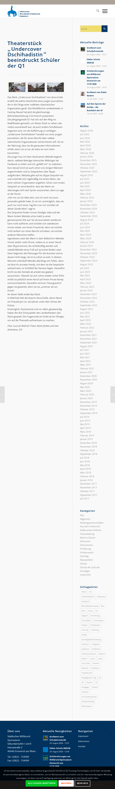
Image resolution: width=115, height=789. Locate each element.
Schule (83, 563)
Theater (95, 687)
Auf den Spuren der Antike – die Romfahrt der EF (96, 107)
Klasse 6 (102, 654)
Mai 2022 (85, 316)
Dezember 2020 (88, 375)
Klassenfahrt (86, 559)
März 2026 (85, 149)
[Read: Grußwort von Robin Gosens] (83, 93)
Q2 (82, 682)
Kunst (92, 658)
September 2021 (88, 342)
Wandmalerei (86, 706)
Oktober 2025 (87, 167)
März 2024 (85, 238)
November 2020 (88, 379)
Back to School (87, 537)
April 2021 (85, 361)
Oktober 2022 (87, 301)
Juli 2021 (84, 349)
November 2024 (88, 208)
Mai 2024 (85, 230)
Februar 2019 (87, 435)
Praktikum (95, 668)
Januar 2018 (86, 480)
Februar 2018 (87, 476)
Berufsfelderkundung (89, 606)
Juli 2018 (84, 457)
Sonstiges (85, 570)
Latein (100, 658)
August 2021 (86, 346)
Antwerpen (101, 596)
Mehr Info (82, 783)
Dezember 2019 (88, 401)
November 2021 (88, 338)
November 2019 (88, 405)
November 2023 (88, 253)
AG (90, 592)
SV (96, 682)
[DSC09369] (17, 87)
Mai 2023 (85, 275)
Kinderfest (96, 649)
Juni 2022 (85, 312)
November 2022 (88, 297)
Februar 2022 (87, 327)
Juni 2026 (85, 138)
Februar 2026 (87, 152)
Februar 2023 (87, 286)
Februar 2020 (87, 394)
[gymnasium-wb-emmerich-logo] (23, 11)
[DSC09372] (36, 87)
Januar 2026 (86, 156)
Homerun (85, 644)
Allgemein (85, 518)
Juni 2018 (85, 461)
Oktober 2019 (87, 409)
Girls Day (84, 630)
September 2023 (88, 260)
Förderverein (86, 552)
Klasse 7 (84, 658)
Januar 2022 (86, 331)
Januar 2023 (86, 290)
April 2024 (85, 234)
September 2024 (88, 215)
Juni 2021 (85, 353)
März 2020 (85, 390)
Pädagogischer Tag (88, 678)
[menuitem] (96, 11)
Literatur (96, 663)
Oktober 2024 (87, 212)
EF (96, 611)
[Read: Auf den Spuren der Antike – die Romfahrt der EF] (83, 105)
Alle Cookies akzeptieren (41, 783)
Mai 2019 (85, 424)
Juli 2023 (84, 268)
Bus (102, 606)
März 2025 (85, 193)
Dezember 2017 (88, 483)
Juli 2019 (84, 416)
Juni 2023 (85, 271)
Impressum (83, 736)
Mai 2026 (85, 141)
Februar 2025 (87, 197)
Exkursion (85, 541)
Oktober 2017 (87, 491)
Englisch (84, 615)
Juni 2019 (85, 420)
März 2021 (85, 364)
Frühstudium (98, 620)
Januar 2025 (86, 201)
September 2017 (88, 494)
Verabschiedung (87, 701)
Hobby (84, 635)
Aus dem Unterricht (90, 526)
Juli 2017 (84, 498)
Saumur (90, 682)
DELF (83, 611)
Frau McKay (86, 620)
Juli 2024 (84, 223)
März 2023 (85, 282)
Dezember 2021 (88, 334)
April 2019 (85, 427)
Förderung (85, 548)
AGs (82, 515)
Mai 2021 (85, 357)
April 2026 (85, 145)
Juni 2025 (85, 182)
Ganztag (84, 556)
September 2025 (88, 171)
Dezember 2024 (88, 204)
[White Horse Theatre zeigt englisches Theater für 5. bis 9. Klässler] (112, 394)
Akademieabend (87, 596)
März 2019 (85, 431)
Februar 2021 (87, 368)
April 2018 (85, 468)
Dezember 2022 (88, 294)
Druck (90, 611)
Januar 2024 (86, 245)
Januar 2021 (86, 372)
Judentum (85, 649)
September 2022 (88, 305)
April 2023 (85, 279)
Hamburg (95, 630)
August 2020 (86, 383)
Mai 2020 (85, 387)
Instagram (96, 644)
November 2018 (88, 446)
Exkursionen (86, 544)
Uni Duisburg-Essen (89, 697)
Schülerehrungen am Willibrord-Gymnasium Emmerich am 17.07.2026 (95, 77)
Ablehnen (66, 783)
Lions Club (85, 663)
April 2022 (85, 320)
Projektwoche (86, 673)
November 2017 (88, 487)
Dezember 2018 (88, 442)
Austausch (85, 601)
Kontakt (81, 746)
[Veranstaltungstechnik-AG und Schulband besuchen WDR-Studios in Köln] (2, 394)
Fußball (84, 625)
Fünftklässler (95, 625)
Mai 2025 (85, 186)
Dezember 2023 (88, 249)
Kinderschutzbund (88, 654)
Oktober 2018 (87, 450)
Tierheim (84, 692)
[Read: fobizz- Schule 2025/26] (83, 61)
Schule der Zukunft (90, 567)
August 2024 (86, 219)
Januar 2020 (86, 398)
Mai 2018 (85, 465)
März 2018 (85, 472)
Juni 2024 (85, 227)
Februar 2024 (87, 242)
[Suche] (96, 11)
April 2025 (85, 190)
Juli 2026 (84, 134)
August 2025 (86, 175)
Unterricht (85, 574)
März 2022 (85, 323)
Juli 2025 (84, 178)
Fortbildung (95, 615)
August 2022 (86, 308)
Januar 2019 (86, 439)
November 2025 (88, 164)
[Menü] (103, 11)
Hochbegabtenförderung (91, 639)
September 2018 (88, 453)
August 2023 (86, 264)
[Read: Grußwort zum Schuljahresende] (83, 49)
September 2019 (88, 413)
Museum (84, 668)
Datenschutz (83, 741)
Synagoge (85, 687)
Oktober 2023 (87, 256)
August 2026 (86, 130)
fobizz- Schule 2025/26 (60, 748)
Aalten (83, 592)
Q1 (100, 678)
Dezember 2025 (88, 160)
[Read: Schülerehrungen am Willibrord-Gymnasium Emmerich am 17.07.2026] (83, 72)
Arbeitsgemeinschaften (92, 522)
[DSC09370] (55, 87)
